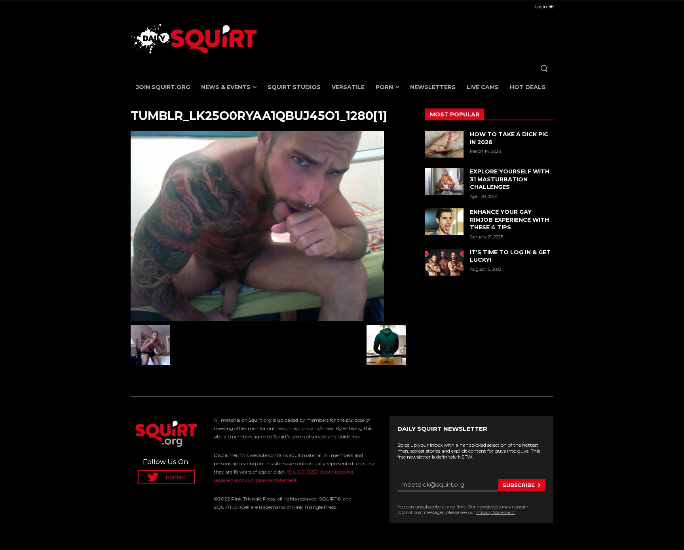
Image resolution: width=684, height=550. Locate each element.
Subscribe (519, 485)
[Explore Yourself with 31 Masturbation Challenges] (444, 181)
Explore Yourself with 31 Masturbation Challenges (509, 179)
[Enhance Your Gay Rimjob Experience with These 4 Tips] (444, 221)
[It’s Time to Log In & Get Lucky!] (444, 262)
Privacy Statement (495, 512)
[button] (543, 68)
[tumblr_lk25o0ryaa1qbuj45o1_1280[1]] (268, 226)
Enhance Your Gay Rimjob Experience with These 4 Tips (509, 219)
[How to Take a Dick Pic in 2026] (444, 144)
